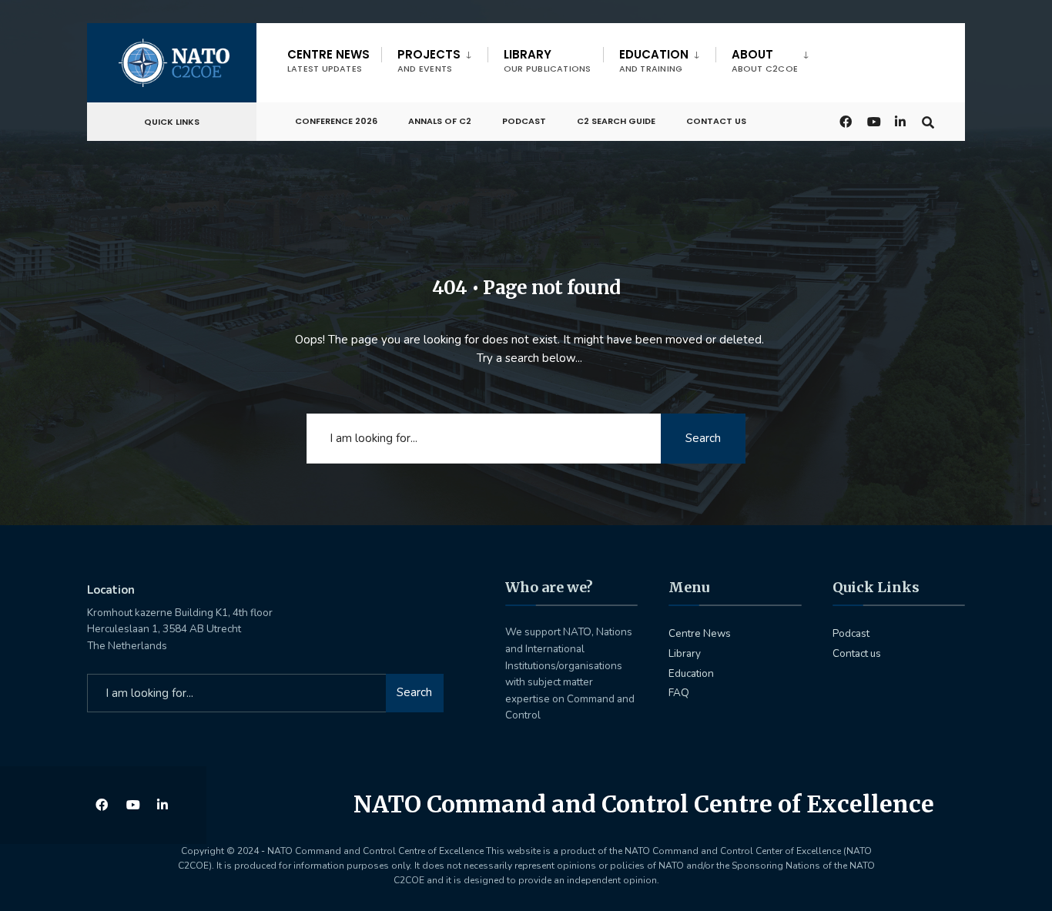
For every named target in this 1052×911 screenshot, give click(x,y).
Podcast (524, 121)
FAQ (678, 692)
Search (703, 438)
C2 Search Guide (616, 121)
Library (547, 60)
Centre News (328, 60)
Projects (429, 60)
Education (653, 60)
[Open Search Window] (928, 120)
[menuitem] (434, 57)
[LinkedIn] (900, 120)
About (765, 60)
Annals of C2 (439, 121)
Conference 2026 (336, 121)
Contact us (716, 121)
